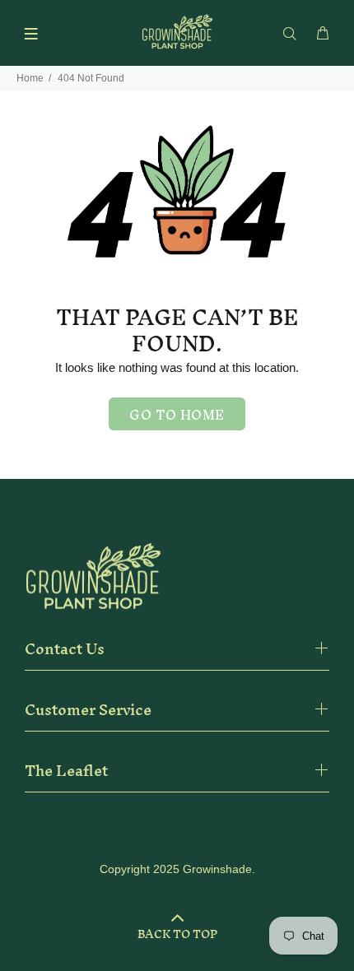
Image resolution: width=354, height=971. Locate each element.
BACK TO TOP (177, 934)
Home (30, 78)
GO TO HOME (176, 415)
